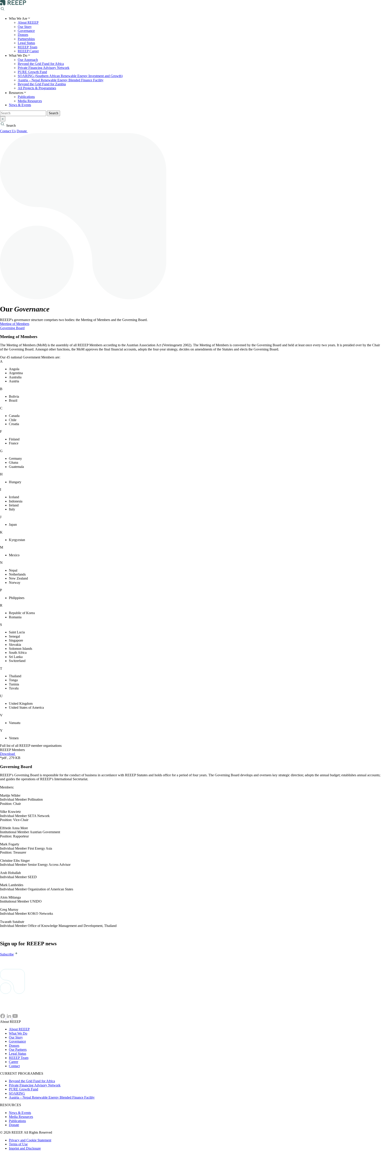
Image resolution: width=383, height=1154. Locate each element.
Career (13, 1062)
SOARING (17, 1093)
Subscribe (7, 954)
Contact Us (8, 131)
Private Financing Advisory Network (43, 68)
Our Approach (28, 60)
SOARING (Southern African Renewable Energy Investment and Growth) (70, 76)
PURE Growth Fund (32, 72)
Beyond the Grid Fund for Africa (41, 64)
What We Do (18, 1033)
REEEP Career (28, 51)
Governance (26, 31)
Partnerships (26, 39)
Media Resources (30, 101)
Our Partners (18, 1049)
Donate (22, 131)
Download (8, 754)
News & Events (20, 105)
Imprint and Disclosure (25, 1148)
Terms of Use (18, 1144)
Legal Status (26, 43)
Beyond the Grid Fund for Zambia (42, 84)
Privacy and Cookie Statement (30, 1140)
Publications (26, 97)
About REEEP (28, 22)
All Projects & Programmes (37, 88)
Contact (14, 1066)
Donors (23, 35)
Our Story (25, 27)
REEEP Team (27, 47)
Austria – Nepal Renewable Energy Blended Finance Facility (61, 80)
